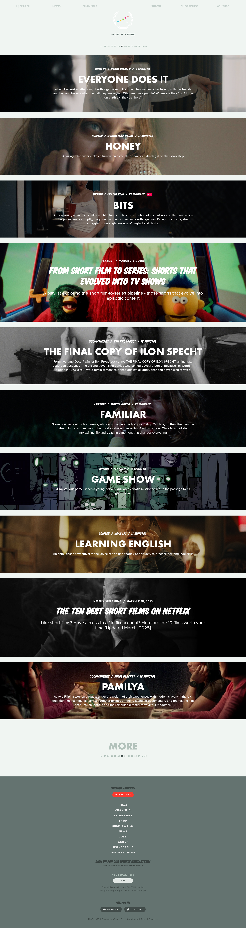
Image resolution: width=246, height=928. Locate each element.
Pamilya (123, 686)
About (123, 841)
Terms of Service (132, 890)
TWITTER (136, 909)
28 (118, 46)
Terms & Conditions (149, 919)
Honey (123, 146)
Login (115, 852)
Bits (123, 205)
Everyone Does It (123, 79)
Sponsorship (123, 847)
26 (112, 46)
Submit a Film (123, 826)
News (123, 831)
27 (115, 46)
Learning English (123, 543)
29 (122, 46)
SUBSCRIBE (125, 794)
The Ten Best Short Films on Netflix (123, 610)
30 (125, 46)
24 (105, 46)
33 (135, 46)
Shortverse (123, 815)
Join (123, 880)
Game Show (123, 479)
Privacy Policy (114, 890)
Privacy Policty (131, 919)
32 (132, 46)
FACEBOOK (113, 909)
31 (129, 46)
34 (139, 46)
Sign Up (129, 852)
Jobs (123, 836)
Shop (123, 820)
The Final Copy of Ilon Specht (123, 351)
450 (145, 46)
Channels (123, 810)
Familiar (123, 414)
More (123, 746)
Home (123, 805)
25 (108, 46)
